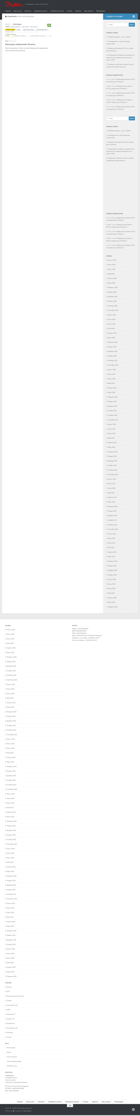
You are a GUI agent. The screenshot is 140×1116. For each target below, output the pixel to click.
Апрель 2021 (112, 552)
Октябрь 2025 (112, 306)
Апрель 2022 (112, 497)
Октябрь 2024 (112, 360)
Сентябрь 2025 (113, 310)
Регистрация (11, 1047)
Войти (9, 1052)
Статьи (9, 1037)
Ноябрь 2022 (112, 465)
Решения (10, 1032)
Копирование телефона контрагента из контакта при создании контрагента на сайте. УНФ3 (120, 57)
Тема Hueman (27, 1111)
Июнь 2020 (111, 588)
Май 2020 (111, 593)
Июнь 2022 (111, 488)
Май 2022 (111, 493)
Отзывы (69, 11)
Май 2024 (111, 383)
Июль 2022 (111, 483)
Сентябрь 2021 (113, 529)
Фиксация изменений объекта (20, 44)
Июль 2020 (111, 584)
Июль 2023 (111, 429)
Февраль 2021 (113, 561)
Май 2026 (111, 274)
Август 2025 (112, 315)
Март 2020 (111, 602)
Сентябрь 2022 (113, 474)
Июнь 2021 (111, 543)
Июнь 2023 (111, 433)
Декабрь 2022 (112, 461)
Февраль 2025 (113, 342)
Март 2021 (111, 556)
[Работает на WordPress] (13, 1111)
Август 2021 (112, 534)
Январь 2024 (112, 401)
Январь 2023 (112, 456)
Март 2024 (111, 392)
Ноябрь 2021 (112, 520)
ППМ (8, 1009)
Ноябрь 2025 (112, 301)
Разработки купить (40, 11)
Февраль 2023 (113, 452)
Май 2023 (111, 438)
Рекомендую (100, 11)
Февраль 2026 (113, 287)
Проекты (78, 11)
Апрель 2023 (112, 442)
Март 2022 (111, 502)
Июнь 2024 (111, 379)
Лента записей (12, 1057)
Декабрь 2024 (112, 351)
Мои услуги (18, 11)
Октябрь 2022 (112, 470)
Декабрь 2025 (112, 296)
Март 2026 (111, 283)
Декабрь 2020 (112, 570)
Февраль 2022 (113, 506)
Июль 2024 (111, 374)
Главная (8, 11)
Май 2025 (111, 328)
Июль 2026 (111, 264)
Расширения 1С (12, 1028)
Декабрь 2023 (112, 406)
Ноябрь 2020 (112, 575)
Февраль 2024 (113, 397)
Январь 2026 (112, 292)
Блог (7, 41)
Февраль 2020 (113, 607)
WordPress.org (12, 1066)
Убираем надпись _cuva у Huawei (119, 37)
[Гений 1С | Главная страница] (14, 4)
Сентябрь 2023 (113, 420)
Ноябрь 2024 (112, 356)
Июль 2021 (111, 538)
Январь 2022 (112, 511)
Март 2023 (111, 447)
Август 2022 (112, 479)
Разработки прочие (57, 11)
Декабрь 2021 (112, 515)
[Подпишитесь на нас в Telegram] (133, 16)
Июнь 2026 (111, 269)
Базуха (9, 987)
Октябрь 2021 (112, 525)
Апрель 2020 (112, 598)
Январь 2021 (112, 566)
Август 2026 (112, 260)
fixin (109, 86)
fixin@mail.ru (9, 1075)
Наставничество (12, 1005)
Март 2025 (111, 337)
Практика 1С (11, 1014)
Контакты (28, 11)
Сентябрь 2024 (113, 365)
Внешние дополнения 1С (15, 996)
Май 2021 (111, 547)
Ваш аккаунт (88, 11)
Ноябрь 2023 (112, 410)
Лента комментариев (14, 1061)
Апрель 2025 (112, 333)
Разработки (11, 1023)
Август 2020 (112, 579)
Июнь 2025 (111, 324)
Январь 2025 (112, 347)
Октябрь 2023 (112, 415)
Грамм (9, 1000)
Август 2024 (112, 369)
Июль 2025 (111, 319)
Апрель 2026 (112, 278)
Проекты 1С (11, 1019)
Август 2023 (112, 424)
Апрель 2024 (112, 388)
